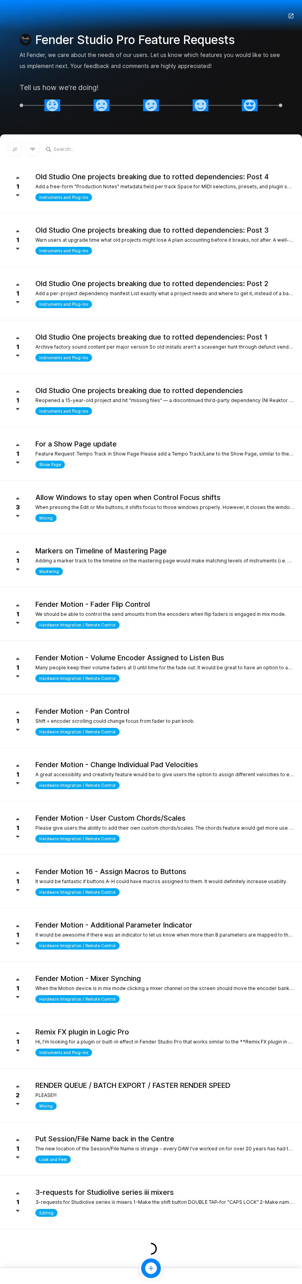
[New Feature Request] (151, 1268)
